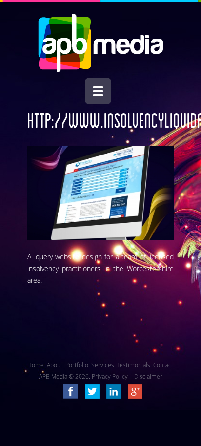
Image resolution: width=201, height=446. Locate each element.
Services (102, 365)
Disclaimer (148, 376)
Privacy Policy (110, 376)
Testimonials (133, 365)
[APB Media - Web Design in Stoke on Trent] (100, 69)
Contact (163, 365)
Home (35, 365)
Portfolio (76, 365)
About (54, 365)
